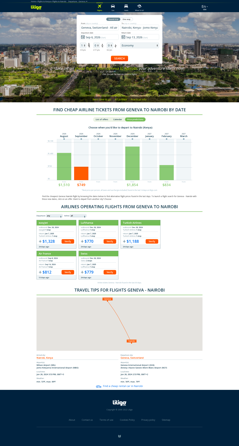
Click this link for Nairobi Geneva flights (119, 74)
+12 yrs (83, 50)
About (72, 419)
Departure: (41, 215)
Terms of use (106, 419)
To (129, 23)
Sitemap (166, 419)
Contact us (87, 419)
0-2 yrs (109, 50)
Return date (126, 33)
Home (33, 1)
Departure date (87, 33)
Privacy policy (148, 419)
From (89, 23)
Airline (66, 215)
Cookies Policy (127, 419)
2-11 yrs (96, 50)
